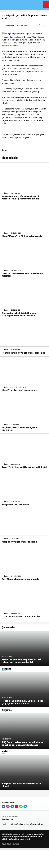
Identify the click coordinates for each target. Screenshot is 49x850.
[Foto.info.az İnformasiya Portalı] (16, 4)
